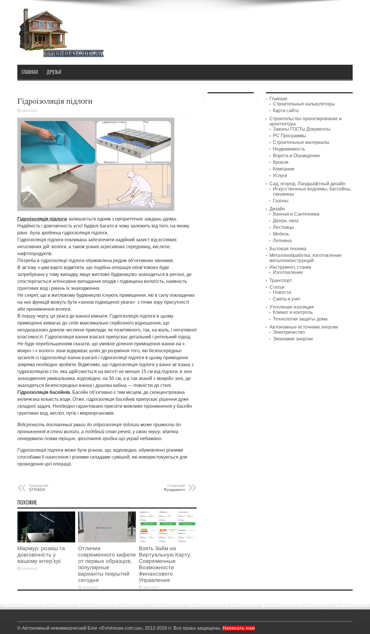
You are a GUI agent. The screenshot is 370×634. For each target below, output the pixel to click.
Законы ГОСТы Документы (301, 129)
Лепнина (282, 240)
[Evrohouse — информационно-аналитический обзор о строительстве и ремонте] (60, 53)
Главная (29, 71)
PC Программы (289, 135)
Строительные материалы (301, 142)
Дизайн (277, 208)
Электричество (289, 332)
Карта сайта (286, 110)
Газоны (280, 200)
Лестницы (283, 227)
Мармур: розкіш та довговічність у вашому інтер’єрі (41, 554)
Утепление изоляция (291, 307)
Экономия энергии (293, 338)
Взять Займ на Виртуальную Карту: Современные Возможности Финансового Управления (165, 564)
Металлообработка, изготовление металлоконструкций (305, 258)
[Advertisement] (247, 23)
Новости (282, 292)
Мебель (281, 233)
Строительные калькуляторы (304, 103)
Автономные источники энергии (303, 327)
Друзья (54, 71)
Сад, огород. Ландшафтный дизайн (307, 183)
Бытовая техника (287, 248)
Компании (283, 168)
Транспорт (280, 280)
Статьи (276, 287)
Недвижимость (289, 149)
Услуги (280, 175)
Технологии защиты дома (300, 318)
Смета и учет (286, 298)
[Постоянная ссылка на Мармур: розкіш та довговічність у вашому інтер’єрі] (46, 540)
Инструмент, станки (290, 267)
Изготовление (288, 272)
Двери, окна (286, 220)
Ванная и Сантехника (296, 214)
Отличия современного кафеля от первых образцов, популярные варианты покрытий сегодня (107, 564)
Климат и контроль (293, 312)
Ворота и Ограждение (296, 155)
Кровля (280, 162)
